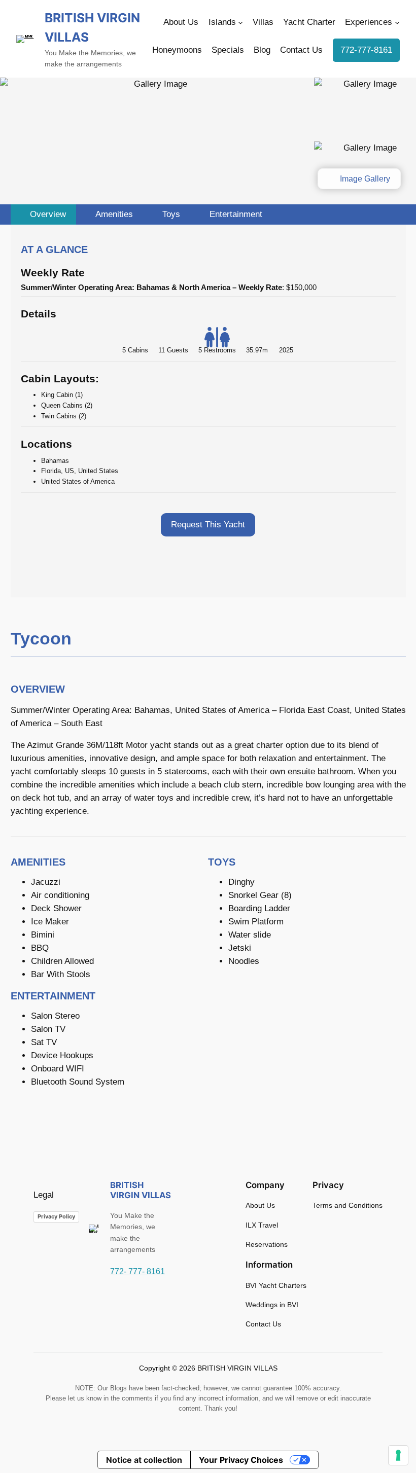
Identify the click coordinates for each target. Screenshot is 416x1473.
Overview (46, 214)
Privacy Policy (56, 1216)
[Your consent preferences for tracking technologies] (398, 1455)
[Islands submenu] (240, 22)
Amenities (113, 214)
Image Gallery (364, 178)
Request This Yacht (208, 524)
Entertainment (234, 214)
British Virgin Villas (140, 1190)
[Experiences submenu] (397, 22)
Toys (170, 214)
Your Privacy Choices (241, 1460)
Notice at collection (144, 1460)
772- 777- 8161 (137, 1271)
